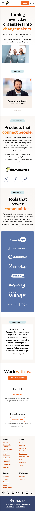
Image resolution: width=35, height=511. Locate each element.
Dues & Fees (6, 457)
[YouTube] (17, 493)
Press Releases (23, 453)
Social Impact (23, 448)
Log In (32, 3)
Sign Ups (5, 442)
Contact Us (6, 482)
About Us (22, 445)
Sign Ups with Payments (6, 445)
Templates (22, 479)
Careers (5, 484)
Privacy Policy (10, 506)
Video (21, 465)
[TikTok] (32, 493)
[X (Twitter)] (8, 493)
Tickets (5, 452)
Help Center (6, 476)
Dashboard (22, 476)
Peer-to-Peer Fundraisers (6, 460)
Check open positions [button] (17, 378)
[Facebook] (3, 493)
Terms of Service (20, 506)
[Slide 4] (18, 110)
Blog (20, 459)
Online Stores (6, 464)
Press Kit (21, 451)
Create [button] (25, 3)
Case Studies (22, 462)
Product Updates (7, 487)
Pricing (21, 442)
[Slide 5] (19, 110)
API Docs (5, 479)
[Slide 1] (14, 110)
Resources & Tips (24, 456)
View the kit (17, 394)
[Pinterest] (22, 493)
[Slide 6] (20, 110)
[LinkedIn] (27, 493)
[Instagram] (13, 493)
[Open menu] (3, 3)
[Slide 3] (16, 110)
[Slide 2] (15, 110)
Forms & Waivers (7, 449)
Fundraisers (6, 455)
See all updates (17, 419)
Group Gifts (6, 467)
